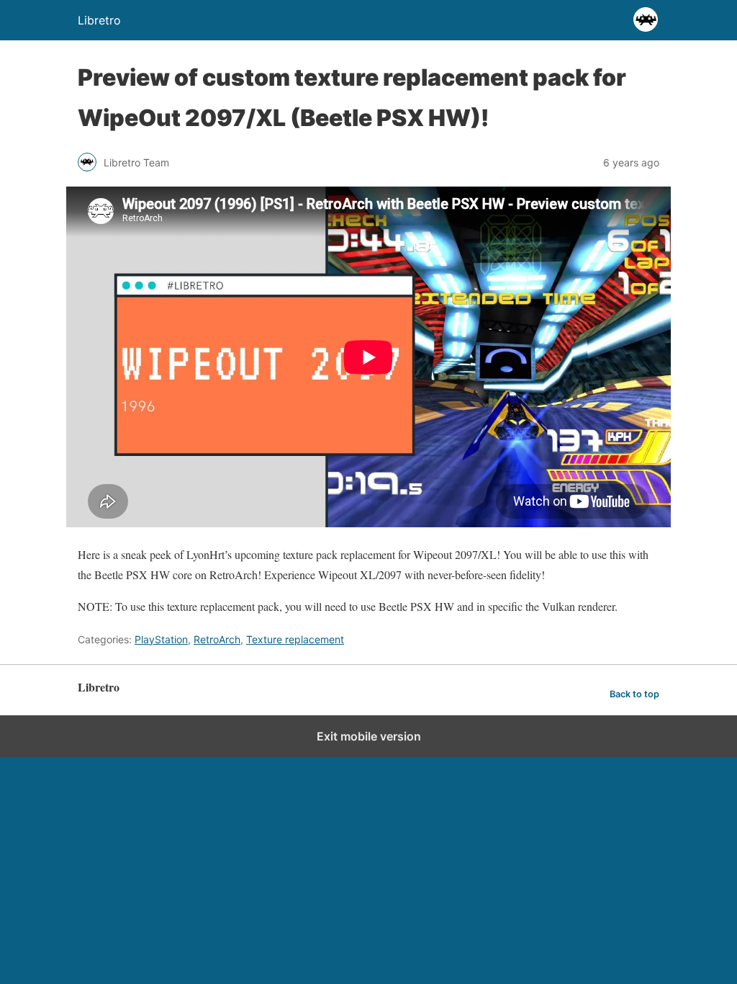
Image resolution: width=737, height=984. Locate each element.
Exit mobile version (369, 736)
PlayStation (161, 639)
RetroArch (217, 639)
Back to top (634, 694)
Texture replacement (295, 639)
